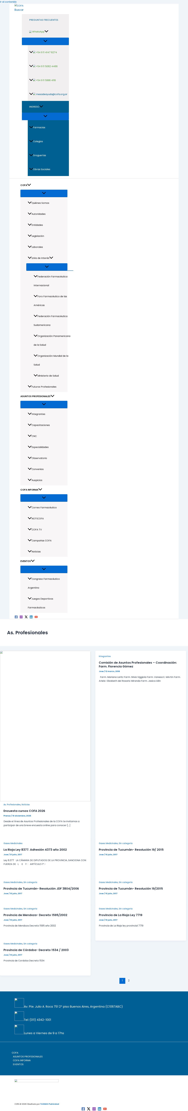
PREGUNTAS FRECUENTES (43, 20)
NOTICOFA (38, 518)
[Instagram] (21, 617)
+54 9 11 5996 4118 (45, 80)
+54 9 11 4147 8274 (46, 52)
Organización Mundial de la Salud (51, 360)
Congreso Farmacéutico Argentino (44, 583)
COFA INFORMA (29, 489)
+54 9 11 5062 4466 (46, 66)
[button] (19, 10)
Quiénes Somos (40, 203)
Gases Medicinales (13, 843)
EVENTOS (25, 561)
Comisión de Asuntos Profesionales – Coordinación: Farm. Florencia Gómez (138, 664)
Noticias (36, 551)
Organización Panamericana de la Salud (52, 340)
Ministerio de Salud (48, 375)
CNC (34, 436)
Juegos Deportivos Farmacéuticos (40, 603)
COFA (23, 185)
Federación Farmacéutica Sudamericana (50, 321)
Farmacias (39, 127)
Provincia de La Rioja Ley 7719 (120, 915)
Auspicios (37, 480)
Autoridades (39, 214)
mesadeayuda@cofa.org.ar (51, 94)
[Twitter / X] (26, 617)
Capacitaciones (41, 425)
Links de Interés (40, 258)
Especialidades (40, 447)
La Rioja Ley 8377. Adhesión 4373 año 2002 (35, 850)
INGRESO (34, 106)
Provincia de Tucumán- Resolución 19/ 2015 (131, 850)
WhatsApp (38, 31)
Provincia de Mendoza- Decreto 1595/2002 (35, 915)
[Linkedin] (31, 617)
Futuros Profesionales (44, 386)
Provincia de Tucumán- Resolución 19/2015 (131, 889)
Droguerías (39, 155)
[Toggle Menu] (45, 41)
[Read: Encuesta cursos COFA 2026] (45, 800)
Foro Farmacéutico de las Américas (50, 301)
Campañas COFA (42, 540)
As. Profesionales (12, 804)
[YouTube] (36, 617)
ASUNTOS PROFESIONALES (35, 396)
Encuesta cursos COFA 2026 (24, 811)
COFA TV (37, 529)
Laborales (37, 247)
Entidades (37, 225)
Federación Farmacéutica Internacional (50, 281)
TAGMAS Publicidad (49, 1104)
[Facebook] (16, 617)
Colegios (38, 141)
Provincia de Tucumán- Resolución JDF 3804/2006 (41, 889)
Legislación (38, 236)
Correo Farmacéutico (44, 507)
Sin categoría (125, 843)
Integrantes (38, 414)
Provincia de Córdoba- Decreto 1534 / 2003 (36, 950)
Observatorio (39, 458)
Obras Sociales (41, 169)
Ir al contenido (8, 2)
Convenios (38, 469)
